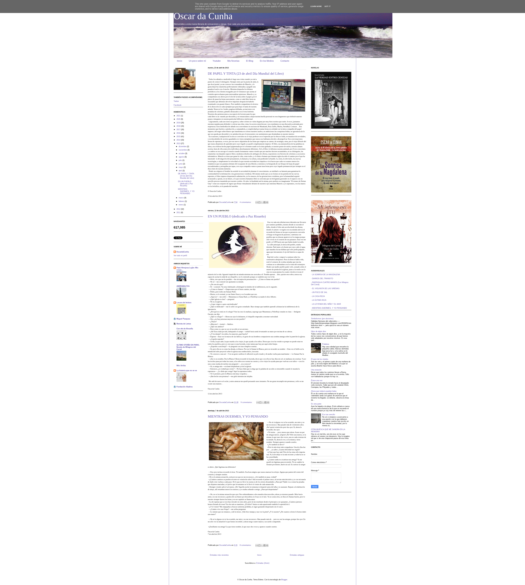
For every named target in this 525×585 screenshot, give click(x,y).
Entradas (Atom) (262, 563)
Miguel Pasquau (183, 319)
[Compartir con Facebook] (264, 202)
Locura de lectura (184, 303)
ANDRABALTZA (183, 286)
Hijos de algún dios (318, 331)
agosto (182, 157)
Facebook (177, 105)
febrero (182, 201)
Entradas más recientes (219, 555)
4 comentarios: (246, 202)
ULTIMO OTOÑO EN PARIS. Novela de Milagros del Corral (188, 347)
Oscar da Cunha (203, 16)
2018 (179, 126)
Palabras (325, 344)
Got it (327, 6)
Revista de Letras (184, 324)
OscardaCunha (182, 252)
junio (181, 164)
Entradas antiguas (297, 555)
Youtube (217, 61)
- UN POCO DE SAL (319, 292)
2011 (179, 212)
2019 (179, 123)
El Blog (249, 61)
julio (180, 160)
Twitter (176, 101)
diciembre (183, 146)
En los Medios (267, 61)
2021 (179, 116)
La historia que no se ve (187, 370)
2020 (179, 119)
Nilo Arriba (181, 366)
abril (181, 171)
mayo (181, 167)
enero (181, 205)
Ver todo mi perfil (180, 256)
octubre (182, 153)
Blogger (284, 580)
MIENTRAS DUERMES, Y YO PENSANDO (238, 416)
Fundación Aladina (184, 387)
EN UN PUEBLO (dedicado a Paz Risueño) (237, 216)
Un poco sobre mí (197, 61)
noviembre (183, 150)
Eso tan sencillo (328, 414)
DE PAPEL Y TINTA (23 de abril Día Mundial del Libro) (246, 73)
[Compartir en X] (262, 202)
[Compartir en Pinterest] (267, 202)
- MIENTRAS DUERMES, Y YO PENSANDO (329, 308)
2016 (179, 133)
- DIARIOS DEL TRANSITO (322, 278)
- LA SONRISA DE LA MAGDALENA (325, 275)
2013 (179, 143)
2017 (179, 129)
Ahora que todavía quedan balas (324, 391)
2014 (179, 140)
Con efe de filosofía (185, 329)
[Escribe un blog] (259, 202)
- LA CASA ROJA (318, 296)
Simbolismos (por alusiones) (322, 319)
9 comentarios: (247, 402)
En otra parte (316, 404)
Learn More (316, 6)
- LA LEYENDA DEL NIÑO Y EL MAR (326, 304)
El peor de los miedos (319, 359)
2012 (179, 209)
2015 (179, 136)
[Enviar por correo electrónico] (256, 202)
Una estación (316, 370)
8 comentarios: (246, 545)
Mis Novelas (233, 61)
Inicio (179, 61)
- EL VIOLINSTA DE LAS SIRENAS (325, 288)
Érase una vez (317, 380)
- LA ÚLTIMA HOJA (318, 300)
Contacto (284, 61)
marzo (181, 198)
